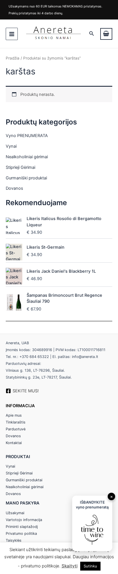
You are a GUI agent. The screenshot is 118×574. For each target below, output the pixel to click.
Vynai (11, 146)
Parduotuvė (15, 429)
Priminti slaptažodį (22, 526)
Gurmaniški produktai (26, 178)
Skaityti (70, 566)
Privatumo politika (21, 533)
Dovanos (14, 188)
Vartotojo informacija (24, 520)
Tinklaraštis (15, 422)
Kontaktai (14, 443)
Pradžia (12, 58)
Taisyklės (13, 540)
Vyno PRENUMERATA (27, 135)
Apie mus (14, 415)
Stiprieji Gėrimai (20, 167)
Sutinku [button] (90, 566)
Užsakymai (15, 513)
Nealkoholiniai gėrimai (27, 156)
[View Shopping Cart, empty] (106, 34)
